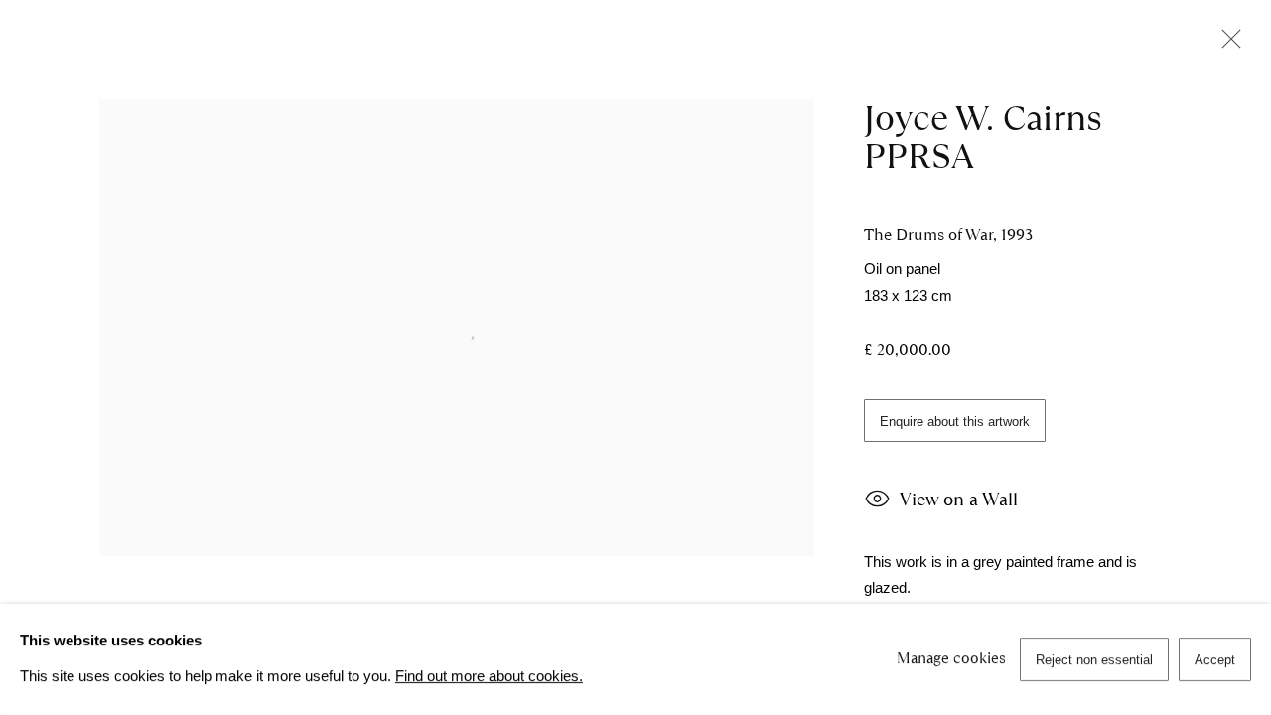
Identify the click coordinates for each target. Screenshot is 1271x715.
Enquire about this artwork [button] (955, 421)
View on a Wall (959, 499)
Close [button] (1226, 45)
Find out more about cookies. (489, 676)
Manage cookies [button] (951, 658)
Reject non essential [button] (1094, 659)
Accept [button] (1215, 659)
